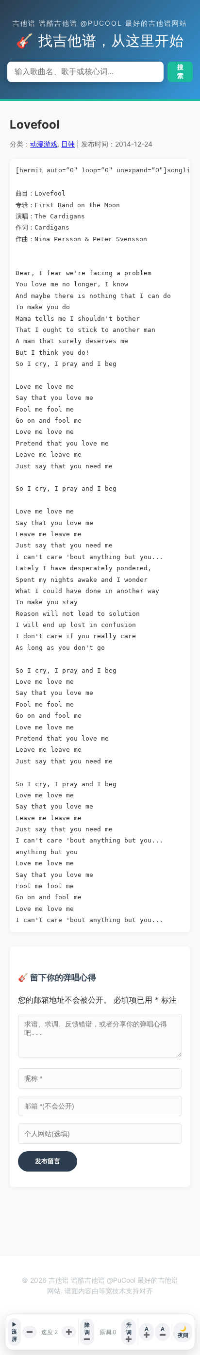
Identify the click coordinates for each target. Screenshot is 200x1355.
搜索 (180, 72)
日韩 (68, 144)
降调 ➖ (86, 1332)
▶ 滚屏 (14, 1332)
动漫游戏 (43, 144)
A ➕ (146, 1332)
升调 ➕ (128, 1332)
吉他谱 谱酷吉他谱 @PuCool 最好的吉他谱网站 (100, 23)
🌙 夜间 (183, 1331)
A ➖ (162, 1332)
